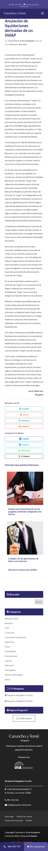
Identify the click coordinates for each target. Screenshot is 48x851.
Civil (7, 628)
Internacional (11, 656)
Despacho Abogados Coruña (19, 695)
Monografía (10, 670)
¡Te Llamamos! (37, 846)
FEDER (29, 821)
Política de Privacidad (14, 821)
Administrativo (12, 618)
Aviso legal (9, 817)
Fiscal (7, 646)
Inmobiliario (10, 651)
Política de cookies (24, 817)
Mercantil (23, 44)
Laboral (8, 660)
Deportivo (9, 642)
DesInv (33, 836)
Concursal (9, 632)
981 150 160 (16, 4)
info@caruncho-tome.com (19, 805)
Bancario (14, 44)
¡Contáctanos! (24, 718)
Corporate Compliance (15, 637)
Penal (7, 679)
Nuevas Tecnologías (14, 674)
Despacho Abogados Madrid (19, 701)
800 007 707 (14, 846)
